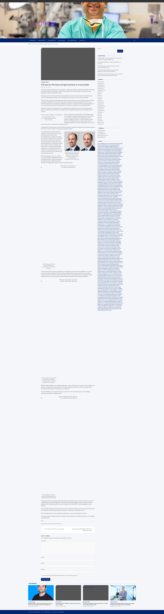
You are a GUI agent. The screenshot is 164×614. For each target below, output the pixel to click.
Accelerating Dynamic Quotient (114, 172)
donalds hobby (101, 224)
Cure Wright (104, 307)
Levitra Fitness (117, 224)
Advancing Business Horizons (108, 149)
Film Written (113, 234)
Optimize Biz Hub (101, 262)
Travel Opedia (112, 211)
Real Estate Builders (111, 208)
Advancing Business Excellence (112, 156)
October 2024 (101, 108)
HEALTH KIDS (101, 265)
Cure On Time (117, 305)
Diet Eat (118, 216)
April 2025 (100, 98)
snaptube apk (113, 226)
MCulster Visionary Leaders (104, 252)
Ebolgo (99, 241)
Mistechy (102, 288)
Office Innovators (110, 261)
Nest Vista (100, 277)
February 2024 (101, 122)
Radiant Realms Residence (103, 185)
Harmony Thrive (114, 275)
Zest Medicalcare (112, 304)
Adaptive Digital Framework (108, 215)
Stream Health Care (111, 244)
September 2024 (101, 110)
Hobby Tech (113, 216)
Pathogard (100, 300)
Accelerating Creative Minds (107, 160)
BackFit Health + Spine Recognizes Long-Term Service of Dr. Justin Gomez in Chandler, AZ (40, 604)
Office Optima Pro (113, 257)
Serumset (100, 287)
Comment (43, 540)
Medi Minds (112, 271)
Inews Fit (105, 285)
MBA (109, 226)
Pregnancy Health (102, 305)
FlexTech (100, 245)
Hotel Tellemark (106, 234)
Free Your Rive (119, 235)
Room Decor (117, 255)
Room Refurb (101, 248)
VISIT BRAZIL (120, 205)
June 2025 (100, 95)
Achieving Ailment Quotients (104, 179)
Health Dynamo (103, 295)
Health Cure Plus (117, 290)
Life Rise (120, 280)
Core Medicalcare (117, 307)
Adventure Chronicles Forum (112, 158)
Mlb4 (99, 239)
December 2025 (101, 85)
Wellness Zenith (106, 275)
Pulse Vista (112, 269)
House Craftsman (109, 262)
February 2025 (101, 102)
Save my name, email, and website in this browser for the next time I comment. (60, 575)
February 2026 (101, 81)
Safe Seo (116, 288)
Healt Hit (115, 205)
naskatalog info (103, 239)
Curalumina (105, 304)
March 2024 (100, 120)
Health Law (118, 208)
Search (99, 48)
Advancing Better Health (106, 146)
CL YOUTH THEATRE (109, 224)
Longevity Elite (101, 297)
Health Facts (100, 206)
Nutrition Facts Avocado (103, 219)
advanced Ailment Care (103, 143)
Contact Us (82, 40)
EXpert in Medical (113, 300)
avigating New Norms (107, 175)
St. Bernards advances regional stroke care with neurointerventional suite (95, 604)
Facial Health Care (51, 40)
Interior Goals (105, 245)
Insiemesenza (107, 238)
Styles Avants (116, 245)
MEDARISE (108, 301)
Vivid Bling (117, 239)
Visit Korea (111, 209)
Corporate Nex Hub (105, 251)
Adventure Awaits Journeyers (104, 145)
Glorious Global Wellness (112, 188)
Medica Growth (117, 295)
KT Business (100, 284)
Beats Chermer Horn (102, 225)
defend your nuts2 (102, 242)
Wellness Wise (101, 268)
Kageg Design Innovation (116, 251)
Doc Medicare (119, 301)
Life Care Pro (100, 281)
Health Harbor (101, 278)
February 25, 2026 (31, 606)
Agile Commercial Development (112, 165)
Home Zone (115, 282)
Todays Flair (110, 285)
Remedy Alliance (108, 297)
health (47, 523)
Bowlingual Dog (113, 238)
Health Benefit (101, 209)
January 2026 (100, 83)
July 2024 (100, 114)
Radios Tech (118, 244)
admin (49, 87)
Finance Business (112, 221)
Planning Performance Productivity (110, 186)
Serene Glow (106, 271)
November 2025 (101, 86)
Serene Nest (118, 274)
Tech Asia (118, 221)
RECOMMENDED (33, 583)
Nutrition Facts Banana (113, 219)
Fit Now (105, 201)
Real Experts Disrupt (108, 308)
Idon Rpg (120, 238)
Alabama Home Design (107, 189)
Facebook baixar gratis (103, 226)
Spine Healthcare (61, 40)
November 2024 (101, 107)
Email (42, 563)
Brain (44, 523)
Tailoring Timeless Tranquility (114, 183)
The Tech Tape (110, 288)
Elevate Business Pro (118, 261)
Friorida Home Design (117, 191)
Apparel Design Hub (105, 169)
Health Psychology (108, 265)
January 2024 (100, 124)
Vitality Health (108, 302)
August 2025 (100, 92)
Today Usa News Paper (113, 287)
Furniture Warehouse (110, 258)
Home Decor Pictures (116, 218)
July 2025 (99, 93)
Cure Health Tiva (109, 305)
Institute (50, 523)
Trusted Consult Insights (103, 257)
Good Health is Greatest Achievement (106, 236)
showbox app (109, 241)
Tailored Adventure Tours (113, 193)
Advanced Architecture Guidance (109, 181)
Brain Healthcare (41, 40)
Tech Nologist (107, 216)
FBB (119, 225)
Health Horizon (107, 278)
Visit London (112, 185)
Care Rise (120, 272)
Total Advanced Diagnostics (108, 199)
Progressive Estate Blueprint (104, 198)
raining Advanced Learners (110, 202)
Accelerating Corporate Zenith (104, 168)
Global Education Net (110, 292)
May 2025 (100, 97)
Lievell (105, 288)
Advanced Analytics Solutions (112, 178)
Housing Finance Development (105, 218)
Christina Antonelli (104, 232)
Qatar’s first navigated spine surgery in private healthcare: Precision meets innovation (122, 604)
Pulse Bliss (113, 278)
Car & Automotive (112, 235)
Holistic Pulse (109, 280)
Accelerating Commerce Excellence (106, 163)
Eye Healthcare (32, 40)
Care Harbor (100, 274)
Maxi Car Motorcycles (108, 284)
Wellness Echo (111, 277)
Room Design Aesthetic (104, 264)
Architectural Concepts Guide (104, 159)
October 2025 (101, 88)
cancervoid (103, 301)
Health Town (100, 192)
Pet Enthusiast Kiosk (106, 214)
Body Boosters (106, 298)
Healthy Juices (115, 248)
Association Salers (104, 235)
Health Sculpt (101, 271)
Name (42, 557)
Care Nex (118, 278)
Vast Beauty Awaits (107, 206)
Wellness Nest (103, 280)
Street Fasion (110, 290)
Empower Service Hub (115, 254)
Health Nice (103, 310)
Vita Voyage (113, 268)
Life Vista (120, 275)
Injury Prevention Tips (72, 40)
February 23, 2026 (59, 606)
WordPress (62, 612)
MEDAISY (113, 301)
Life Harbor (110, 272)
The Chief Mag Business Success (108, 259)
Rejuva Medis (100, 308)
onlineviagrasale (111, 239)
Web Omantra (116, 285)
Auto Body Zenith (113, 150)
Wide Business (118, 211)
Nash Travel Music (117, 284)
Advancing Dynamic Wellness (104, 173)
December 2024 (101, 105)
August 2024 (100, 112)
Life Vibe (115, 272)
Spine (58, 523)
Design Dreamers (109, 247)
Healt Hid (106, 209)
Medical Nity (114, 302)
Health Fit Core (114, 294)
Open (53, 523)
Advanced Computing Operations (113, 166)
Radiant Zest (117, 269)
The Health (115, 201)
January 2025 (100, 103)
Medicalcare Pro (101, 302)
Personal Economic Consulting (111, 196)
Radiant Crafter (107, 268)
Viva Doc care (106, 300)
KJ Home (120, 282)
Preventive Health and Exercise (104, 195)
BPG (117, 225)
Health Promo (101, 222)
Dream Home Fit (101, 294)
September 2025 (101, 90)
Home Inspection (108, 248)
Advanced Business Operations (111, 152)
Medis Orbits (108, 310)
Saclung (107, 231)
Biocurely (119, 298)
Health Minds (115, 280)
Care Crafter (113, 274)
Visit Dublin (109, 222)
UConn (60, 523)
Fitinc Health (110, 201)
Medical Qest (120, 302)
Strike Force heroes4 (116, 241)
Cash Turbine (103, 292)
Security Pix (112, 252)
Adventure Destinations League (109, 170)
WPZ (114, 225)
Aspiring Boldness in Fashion (111, 148)
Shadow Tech (115, 206)
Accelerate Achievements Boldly (115, 143)
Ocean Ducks (104, 229)
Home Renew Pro (108, 281)
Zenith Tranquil (106, 269)
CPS (102, 241)
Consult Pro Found (108, 249)
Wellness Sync (106, 274)
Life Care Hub (118, 271)
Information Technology (117, 281)
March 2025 (100, 100)
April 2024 (100, 119)
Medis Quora (116, 308)
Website (42, 569)
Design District (116, 247)
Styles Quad (110, 245)
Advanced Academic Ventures (109, 176)
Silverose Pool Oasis (117, 265)
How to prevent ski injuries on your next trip (54, 529)
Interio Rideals (101, 282)
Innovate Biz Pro (106, 254)
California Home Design (106, 191)
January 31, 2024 (44, 87)
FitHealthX (114, 297)
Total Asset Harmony (112, 203)
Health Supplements (114, 264)
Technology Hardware (103, 221)
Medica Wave (108, 294)
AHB (114, 242)
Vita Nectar (105, 272)
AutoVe (105, 222)
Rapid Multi (104, 290)
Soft (55, 523)
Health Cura (100, 304)
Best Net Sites (112, 231)
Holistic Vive (104, 277)
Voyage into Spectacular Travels (105, 212)
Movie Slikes (105, 287)
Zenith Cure (100, 272)
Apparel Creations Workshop (113, 162)
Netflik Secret (110, 225)
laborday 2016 (103, 244)
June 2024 (100, 115)
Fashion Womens (101, 247)
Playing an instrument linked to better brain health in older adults (82, 529)
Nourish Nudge (117, 277)
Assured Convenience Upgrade (111, 182)
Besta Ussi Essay (109, 242)
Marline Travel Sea (108, 282)
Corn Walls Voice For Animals (110, 228)
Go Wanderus (110, 307)
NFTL (104, 241)
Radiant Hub (100, 275)
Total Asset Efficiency (108, 205)
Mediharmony (110, 295)
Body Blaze (120, 267)
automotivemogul (113, 298)
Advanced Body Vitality (110, 155)
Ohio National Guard (112, 229)
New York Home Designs (109, 192)
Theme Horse (47, 612)
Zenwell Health (113, 291)
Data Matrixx (118, 292)
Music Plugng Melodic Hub (112, 267)
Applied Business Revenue (111, 153)
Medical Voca (119, 304)
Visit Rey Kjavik (116, 222)
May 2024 (100, 117)
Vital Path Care (106, 291)
